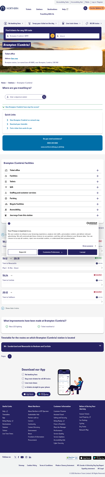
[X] (15, 457)
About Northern (34, 406)
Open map (14, 58)
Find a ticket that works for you (21, 128)
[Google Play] (99, 458)
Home (3, 83)
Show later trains (12, 308)
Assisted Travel (59, 414)
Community (32, 424)
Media (87, 2)
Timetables (6, 414)
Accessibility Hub (77, 2)
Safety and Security (60, 418)
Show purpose (88, 246)
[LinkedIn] (30, 457)
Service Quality (59, 434)
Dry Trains (82, 427)
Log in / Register (97, 2)
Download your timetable (18, 124)
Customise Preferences (51, 252)
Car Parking (83, 420)
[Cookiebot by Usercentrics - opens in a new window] (88, 223)
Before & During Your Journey (87, 407)
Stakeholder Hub (33, 414)
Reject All (22, 252)
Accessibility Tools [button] (62, 2)
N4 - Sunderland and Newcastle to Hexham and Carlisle (27, 346)
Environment (32, 430)
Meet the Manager (60, 427)
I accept (82, 252)
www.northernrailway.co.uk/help (52, 147)
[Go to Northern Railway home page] (9, 10)
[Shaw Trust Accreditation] (72, 458)
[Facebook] (18, 457)
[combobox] (27, 35)
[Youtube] (22, 457)
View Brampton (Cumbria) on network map (24, 120)
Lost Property (83, 417)
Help (3, 411)
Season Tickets (84, 414)
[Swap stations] (52, 36)
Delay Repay (6, 421)
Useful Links (7, 406)
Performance (58, 430)
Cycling (81, 423)
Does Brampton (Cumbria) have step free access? (22, 107)
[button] (85, 8)
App (3, 418)
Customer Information (62, 406)
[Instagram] (26, 457)
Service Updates (59, 437)
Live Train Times (7, 434)
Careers (30, 421)
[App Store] (85, 458)
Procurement (32, 440)
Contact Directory (34, 427)
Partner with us (33, 418)
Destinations (6, 424)
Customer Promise (60, 411)
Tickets (4, 430)
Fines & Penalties (59, 424)
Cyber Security (59, 443)
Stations (11, 83)
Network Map (83, 430)
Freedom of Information (36, 437)
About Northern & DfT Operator (38, 411)
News (30, 434)
